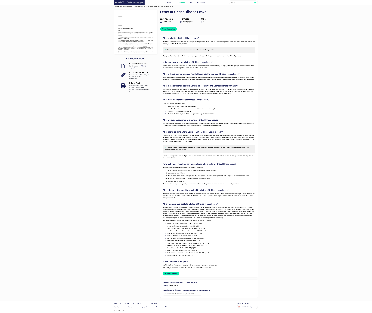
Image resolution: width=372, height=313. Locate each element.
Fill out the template (168, 29)
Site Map (130, 307)
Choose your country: (243, 303)
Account (127, 303)
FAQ (191, 2)
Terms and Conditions (162, 307)
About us (117, 307)
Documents (180, 2)
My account (201, 2)
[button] (200, 294)
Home (169, 2)
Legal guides (144, 307)
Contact (139, 303)
